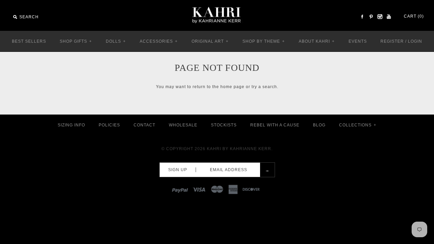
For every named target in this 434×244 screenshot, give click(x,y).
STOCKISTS (224, 125)
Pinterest (371, 16)
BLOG (319, 125)
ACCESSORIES (159, 41)
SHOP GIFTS (76, 41)
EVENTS (358, 41)
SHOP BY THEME (263, 41)
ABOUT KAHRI (317, 41)
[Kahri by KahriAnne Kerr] (217, 4)
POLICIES (109, 125)
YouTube (388, 16)
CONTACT (144, 125)
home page (232, 86)
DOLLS (116, 41)
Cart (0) (414, 16)
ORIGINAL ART (210, 41)
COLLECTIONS (357, 125)
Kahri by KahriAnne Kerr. (240, 148)
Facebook (362, 16)
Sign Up (177, 169)
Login (415, 41)
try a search (264, 86)
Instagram (379, 16)
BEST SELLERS (29, 41)
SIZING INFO (71, 125)
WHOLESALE (183, 125)
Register (392, 41)
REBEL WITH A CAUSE (274, 125)
